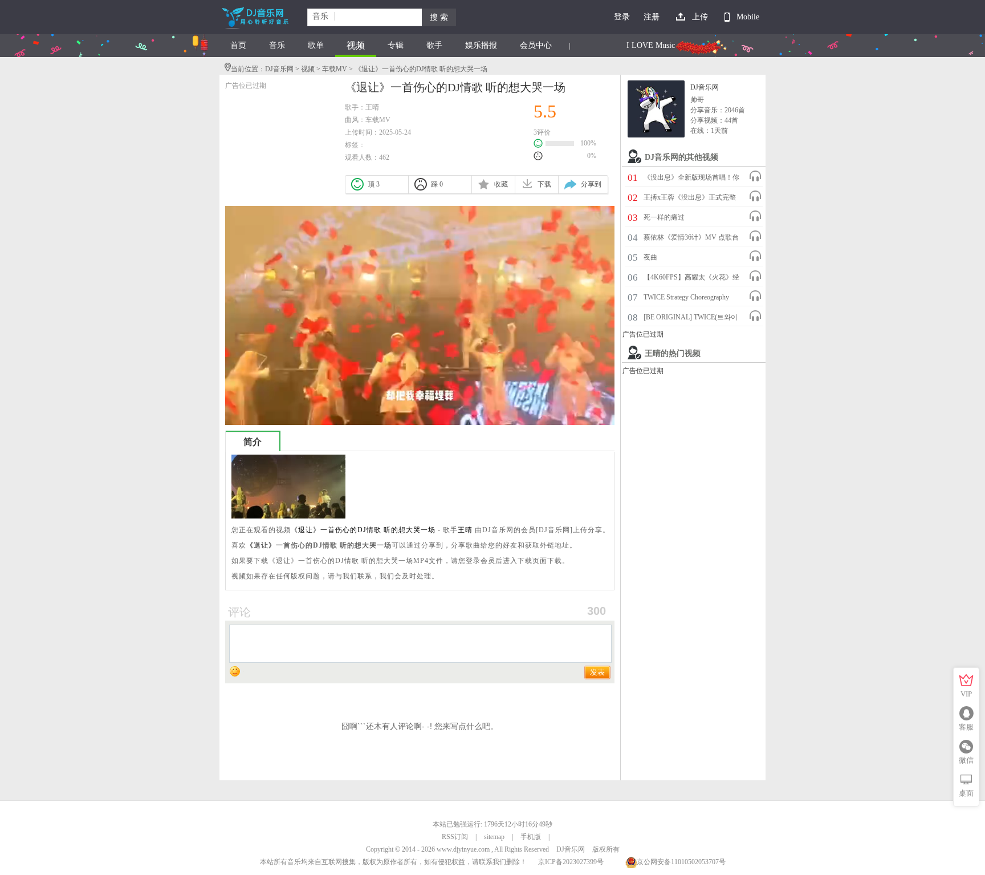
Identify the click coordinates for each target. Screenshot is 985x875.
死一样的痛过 (664, 217)
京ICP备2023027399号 (571, 862)
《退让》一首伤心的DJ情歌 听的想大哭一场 (363, 530)
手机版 (530, 837)
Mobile (747, 17)
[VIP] (966, 680)
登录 (622, 17)
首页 (238, 45)
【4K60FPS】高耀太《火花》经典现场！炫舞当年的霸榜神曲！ (691, 279)
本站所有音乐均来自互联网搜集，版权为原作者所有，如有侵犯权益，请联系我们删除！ (393, 862)
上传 (700, 17)
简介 (252, 442)
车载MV (334, 69)
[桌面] (966, 780)
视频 (356, 45)
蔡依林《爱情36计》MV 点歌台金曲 (691, 239)
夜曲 (650, 257)
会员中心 (536, 45)
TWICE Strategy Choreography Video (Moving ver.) (686, 299)
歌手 (434, 45)
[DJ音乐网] (656, 108)
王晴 (372, 107)
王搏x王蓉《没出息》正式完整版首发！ (690, 199)
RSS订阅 (455, 837)
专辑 (396, 45)
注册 (652, 17)
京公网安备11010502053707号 (681, 862)
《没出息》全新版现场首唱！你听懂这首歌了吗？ (691, 179)
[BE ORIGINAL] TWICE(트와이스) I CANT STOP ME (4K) (691, 319)
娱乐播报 (481, 45)
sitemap (494, 837)
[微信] (966, 747)
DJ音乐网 (279, 69)
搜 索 (439, 17)
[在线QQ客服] (966, 713)
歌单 (316, 45)
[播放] (755, 176)
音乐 (277, 45)
